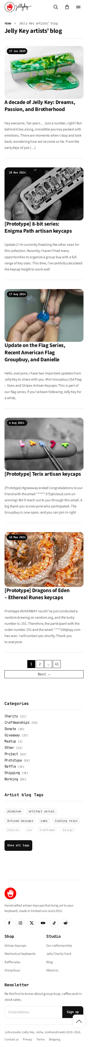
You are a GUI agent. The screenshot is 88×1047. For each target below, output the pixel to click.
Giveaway (12, 735)
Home (8, 23)
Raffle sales (12, 962)
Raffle (10, 766)
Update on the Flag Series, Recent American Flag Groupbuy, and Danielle (35, 352)
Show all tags (18, 845)
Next (44, 674)
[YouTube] (42, 922)
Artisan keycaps (20, 821)
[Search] (56, 7)
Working (11, 779)
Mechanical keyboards (20, 953)
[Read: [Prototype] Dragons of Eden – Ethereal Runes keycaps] (44, 559)
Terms (40, 1039)
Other (9, 747)
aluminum (14, 811)
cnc (29, 830)
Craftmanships (17, 722)
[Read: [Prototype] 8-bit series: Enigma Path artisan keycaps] (44, 193)
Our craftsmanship (59, 945)
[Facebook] (9, 922)
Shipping (12, 773)
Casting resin (66, 821)
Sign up (73, 1012)
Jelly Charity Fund (58, 953)
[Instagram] (20, 922)
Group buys (12, 970)
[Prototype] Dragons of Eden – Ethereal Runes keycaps (37, 593)
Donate (10, 729)
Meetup (10, 741)
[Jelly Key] (18, 7)
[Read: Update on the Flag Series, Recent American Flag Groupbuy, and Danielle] (44, 315)
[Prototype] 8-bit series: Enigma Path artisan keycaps (38, 227)
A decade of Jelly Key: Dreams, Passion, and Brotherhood (40, 105)
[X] (31, 922)
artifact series (41, 811)
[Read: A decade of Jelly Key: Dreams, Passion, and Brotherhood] (44, 72)
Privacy (27, 1039)
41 (57, 664)
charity (13, 830)
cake (44, 821)
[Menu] (78, 7)
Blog (49, 962)
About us (52, 970)
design (68, 830)
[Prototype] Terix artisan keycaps (43, 474)
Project (11, 754)
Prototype (13, 760)
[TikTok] (54, 922)
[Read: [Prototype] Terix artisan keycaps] (44, 443)
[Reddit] (65, 922)
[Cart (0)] (67, 7)
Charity (11, 716)
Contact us (12, 1039)
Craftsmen (47, 830)
